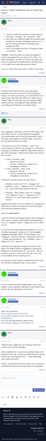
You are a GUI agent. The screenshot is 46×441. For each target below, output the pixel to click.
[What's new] (39, 2)
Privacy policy (32, 424)
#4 (44, 281)
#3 (44, 128)
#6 (44, 341)
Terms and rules (20, 424)
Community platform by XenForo (19, 439)
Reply (43, 73)
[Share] (41, 29)
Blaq (4, 16)
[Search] (43, 2)
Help (40, 424)
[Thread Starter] (4, 24)
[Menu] (2, 2)
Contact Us (39, 431)
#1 (44, 29)
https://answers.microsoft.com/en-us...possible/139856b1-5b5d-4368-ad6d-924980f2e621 (17, 315)
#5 (44, 307)
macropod (12, 79)
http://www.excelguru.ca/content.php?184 (17, 323)
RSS (41, 434)
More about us (9, 424)
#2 (44, 87)
